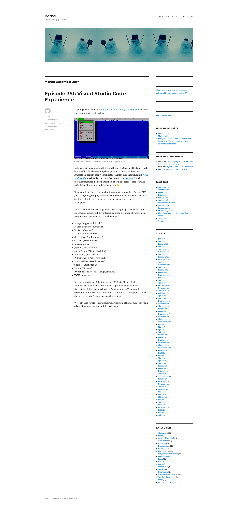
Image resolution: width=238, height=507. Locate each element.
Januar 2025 (163, 244)
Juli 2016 (161, 353)
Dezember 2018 (164, 301)
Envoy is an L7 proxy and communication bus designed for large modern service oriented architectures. (174, 141)
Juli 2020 (161, 278)
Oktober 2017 (163, 319)
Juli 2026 (161, 239)
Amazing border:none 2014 (176, 169)
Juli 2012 (161, 410)
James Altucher (164, 192)
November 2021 (164, 265)
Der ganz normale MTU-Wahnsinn (179, 167)
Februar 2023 (163, 257)
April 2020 (162, 283)
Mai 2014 (161, 392)
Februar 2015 (163, 379)
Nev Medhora (163, 205)
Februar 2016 (163, 366)
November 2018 (164, 304)
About (175, 16)
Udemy (161, 221)
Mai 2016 (161, 358)
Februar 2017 (163, 335)
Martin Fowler (163, 200)
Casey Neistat (163, 190)
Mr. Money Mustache (166, 203)
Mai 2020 (161, 280)
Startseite (164, 16)
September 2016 (164, 348)
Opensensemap (164, 208)
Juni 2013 (161, 400)
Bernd (50, 16)
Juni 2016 (162, 356)
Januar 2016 (163, 368)
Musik (160, 469)
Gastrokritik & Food (166, 438)
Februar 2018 (163, 309)
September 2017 (164, 322)
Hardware (162, 443)
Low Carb (161, 462)
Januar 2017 (162, 337)
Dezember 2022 (164, 260)
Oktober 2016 (163, 345)
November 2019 (164, 288)
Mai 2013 (161, 402)
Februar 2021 (163, 270)
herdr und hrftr (164, 133)
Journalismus (163, 451)
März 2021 (162, 267)
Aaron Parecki (163, 187)
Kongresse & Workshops (168, 454)
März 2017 (162, 332)
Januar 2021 (162, 272)
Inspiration (162, 449)
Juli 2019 (161, 293)
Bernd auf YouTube (163, 116)
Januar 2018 (162, 311)
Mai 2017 (161, 327)
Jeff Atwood (162, 195)
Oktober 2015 (163, 374)
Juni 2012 (161, 413)
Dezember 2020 (164, 275)
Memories (162, 467)
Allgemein (162, 433)
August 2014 (163, 389)
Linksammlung (164, 456)
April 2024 (162, 249)
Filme (160, 436)
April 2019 (162, 296)
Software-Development (54, 123)
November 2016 (164, 343)
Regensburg (163, 472)
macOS (161, 464)
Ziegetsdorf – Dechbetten (168, 482)
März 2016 (162, 363)
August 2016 (163, 350)
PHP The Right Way (165, 211)
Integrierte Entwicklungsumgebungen (120, 109)
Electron (128, 178)
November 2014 (164, 384)
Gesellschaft (163, 441)
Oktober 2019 (163, 291)
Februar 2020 (163, 285)
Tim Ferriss (162, 218)
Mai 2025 (161, 241)
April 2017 (162, 330)
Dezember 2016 (164, 340)
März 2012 (162, 415)
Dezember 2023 (164, 252)
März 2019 (162, 298)
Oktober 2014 (163, 387)
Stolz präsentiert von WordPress (64, 499)
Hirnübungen (163, 446)
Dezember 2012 (164, 407)
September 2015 (164, 376)
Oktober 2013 (163, 397)
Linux (160, 459)
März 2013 (162, 405)
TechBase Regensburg (167, 477)
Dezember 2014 (164, 381)
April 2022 (162, 262)
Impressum (187, 16)
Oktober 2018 (163, 306)
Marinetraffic (163, 136)
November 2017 (164, 317)
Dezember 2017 (164, 314)
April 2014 (162, 394)
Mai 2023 (161, 254)
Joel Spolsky (163, 198)
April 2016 (162, 361)
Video (160, 480)
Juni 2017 (161, 324)
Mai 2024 (161, 247)
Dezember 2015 (164, 371)
